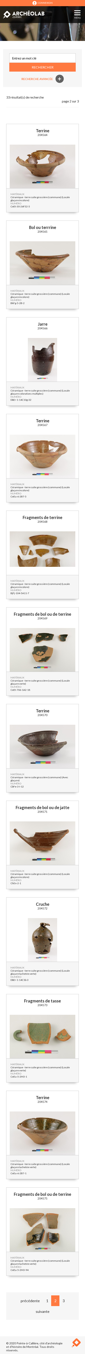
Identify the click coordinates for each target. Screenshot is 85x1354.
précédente (30, 1300)
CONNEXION (45, 2)
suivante (43, 1311)
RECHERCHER (42, 67)
